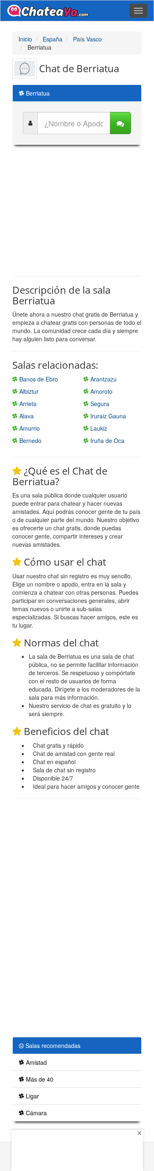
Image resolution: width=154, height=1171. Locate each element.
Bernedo (29, 440)
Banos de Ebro (38, 379)
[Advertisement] (81, 210)
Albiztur (28, 391)
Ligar (31, 1096)
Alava (26, 416)
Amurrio (29, 428)
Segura (99, 403)
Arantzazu (103, 379)
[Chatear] (120, 123)
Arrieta (27, 403)
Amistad (35, 1062)
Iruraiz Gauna (107, 416)
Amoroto (101, 391)
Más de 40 (38, 1079)
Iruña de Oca (106, 440)
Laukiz (98, 428)
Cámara (35, 1113)
